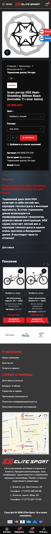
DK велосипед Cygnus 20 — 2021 (14, 299)
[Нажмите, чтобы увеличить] (7, 52)
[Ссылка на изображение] (25, 461)
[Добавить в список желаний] (20, 271)
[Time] (41, 335)
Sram (17, 165)
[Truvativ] (10, 335)
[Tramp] (25, 335)
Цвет (9, 111)
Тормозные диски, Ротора (21, 72)
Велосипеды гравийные (37, 305)
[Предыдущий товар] (8, 78)
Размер (11, 124)
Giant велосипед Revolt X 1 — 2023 (37, 299)
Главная (11, 66)
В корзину (28, 138)
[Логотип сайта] (27, 4)
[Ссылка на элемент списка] (25, 357)
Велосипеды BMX (13, 304)
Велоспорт (25, 66)
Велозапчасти (15, 69)
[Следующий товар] (14, 78)
